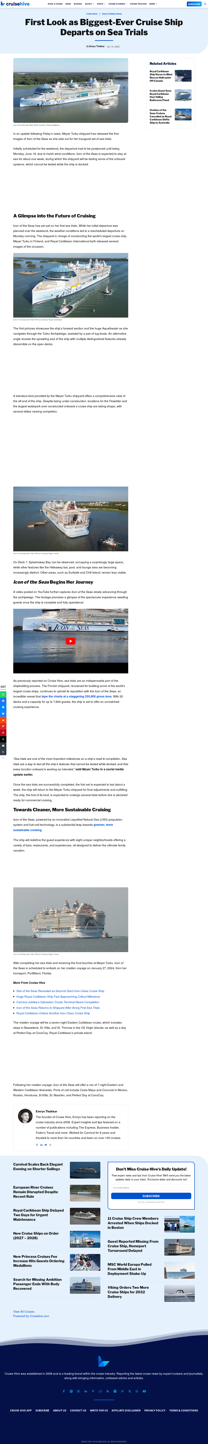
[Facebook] (37, 1143)
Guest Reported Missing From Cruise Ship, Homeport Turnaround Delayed (133, 1246)
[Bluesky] (3, 713)
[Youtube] (144, 1391)
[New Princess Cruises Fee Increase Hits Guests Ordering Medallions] (85, 1262)
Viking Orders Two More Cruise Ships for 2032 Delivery (128, 1292)
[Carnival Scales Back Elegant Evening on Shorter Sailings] (85, 1170)
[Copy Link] (3, 752)
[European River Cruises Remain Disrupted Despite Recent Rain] (85, 1193)
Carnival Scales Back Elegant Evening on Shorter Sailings (38, 1166)
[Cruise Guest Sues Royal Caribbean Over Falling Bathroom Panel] (183, 95)
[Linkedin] (41, 1143)
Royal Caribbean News (112, 13)
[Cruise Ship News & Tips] (15, 3)
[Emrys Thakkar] (25, 1127)
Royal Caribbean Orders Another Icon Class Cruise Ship (53, 1013)
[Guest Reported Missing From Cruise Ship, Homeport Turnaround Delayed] (179, 1247)
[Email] (3, 745)
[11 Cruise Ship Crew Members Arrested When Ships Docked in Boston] (179, 1224)
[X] (50, 1143)
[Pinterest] (93, 1391)
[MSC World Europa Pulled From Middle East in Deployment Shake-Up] (179, 1270)
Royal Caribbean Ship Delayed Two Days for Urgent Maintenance (38, 1215)
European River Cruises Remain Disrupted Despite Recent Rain (35, 1192)
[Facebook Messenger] (3, 707)
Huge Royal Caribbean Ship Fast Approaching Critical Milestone (58, 996)
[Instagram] (78, 1391)
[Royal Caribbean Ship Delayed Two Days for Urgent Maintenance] (85, 1216)
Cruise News (91, 13)
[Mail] (46, 1143)
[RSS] (108, 1391)
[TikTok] (122, 1391)
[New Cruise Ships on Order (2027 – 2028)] (85, 1239)
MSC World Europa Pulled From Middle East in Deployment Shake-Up (130, 1269)
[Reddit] (100, 1391)
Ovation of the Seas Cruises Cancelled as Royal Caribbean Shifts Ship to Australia (160, 116)
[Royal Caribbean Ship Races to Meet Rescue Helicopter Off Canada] (183, 76)
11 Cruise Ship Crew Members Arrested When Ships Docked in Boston (133, 1223)
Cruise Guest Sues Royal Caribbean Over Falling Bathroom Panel (160, 95)
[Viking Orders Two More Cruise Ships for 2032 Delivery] (179, 1293)
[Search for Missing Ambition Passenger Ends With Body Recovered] (85, 1285)
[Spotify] (115, 1391)
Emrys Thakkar (97, 46)
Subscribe (151, 1196)
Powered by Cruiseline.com (31, 1316)
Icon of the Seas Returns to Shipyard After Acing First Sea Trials (58, 1007)
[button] (205, 4)
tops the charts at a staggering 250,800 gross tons (77, 696)
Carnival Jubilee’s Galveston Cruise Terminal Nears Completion (57, 1002)
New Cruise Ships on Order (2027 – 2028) (36, 1235)
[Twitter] (3, 739)
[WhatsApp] (137, 1391)
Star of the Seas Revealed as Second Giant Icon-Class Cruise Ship (60, 991)
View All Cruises (23, 1311)
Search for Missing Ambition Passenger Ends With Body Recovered (37, 1284)
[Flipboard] (71, 1391)
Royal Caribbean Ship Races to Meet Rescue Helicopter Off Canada (161, 76)
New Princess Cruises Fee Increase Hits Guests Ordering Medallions (39, 1261)
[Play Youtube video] (70, 641)
